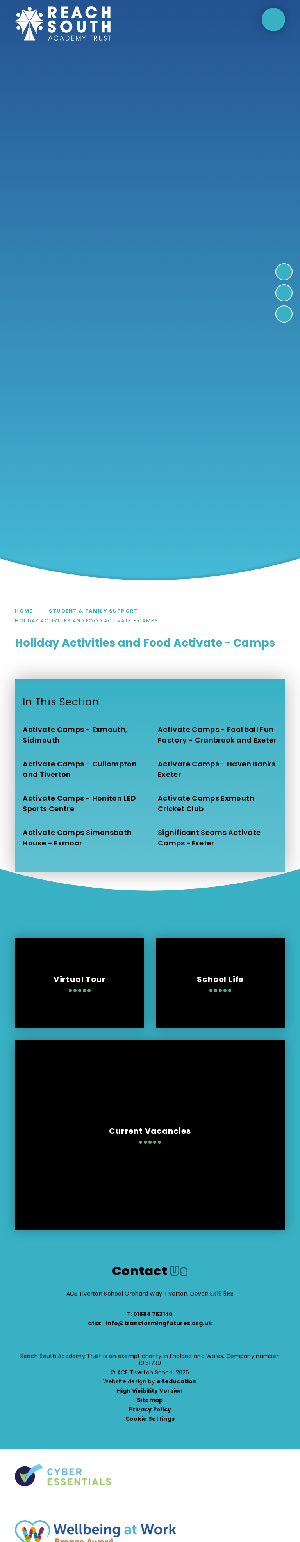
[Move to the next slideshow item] (284, 271)
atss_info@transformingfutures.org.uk (150, 1323)
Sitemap (150, 1400)
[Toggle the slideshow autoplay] (284, 314)
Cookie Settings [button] (150, 1419)
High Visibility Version (150, 1391)
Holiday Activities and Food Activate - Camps (86, 620)
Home (23, 611)
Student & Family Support (93, 611)
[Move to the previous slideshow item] (284, 292)
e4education (177, 1381)
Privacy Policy (150, 1409)
